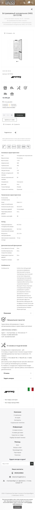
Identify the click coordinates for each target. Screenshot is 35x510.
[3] (7, 71)
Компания (17, 412)
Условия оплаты (17, 430)
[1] (3, 71)
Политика (17, 455)
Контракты (17, 420)
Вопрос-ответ (17, 447)
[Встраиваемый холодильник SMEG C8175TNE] (17, 50)
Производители (17, 450)
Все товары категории (11, 399)
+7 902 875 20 (22, 358)
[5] (10, 71)
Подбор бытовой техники (17, 437)
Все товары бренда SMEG (12, 402)
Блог (17, 445)
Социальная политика (17, 422)
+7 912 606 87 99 (12, 358)
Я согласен (17, 507)
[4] (8, 71)
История (17, 417)
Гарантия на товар (17, 435)
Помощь (17, 442)
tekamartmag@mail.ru (19, 477)
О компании (17, 415)
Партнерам (17, 452)
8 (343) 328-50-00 (12, 335)
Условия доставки (17, 432)
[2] (5, 71)
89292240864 (19, 473)
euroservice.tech (10, 336)
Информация (17, 427)
